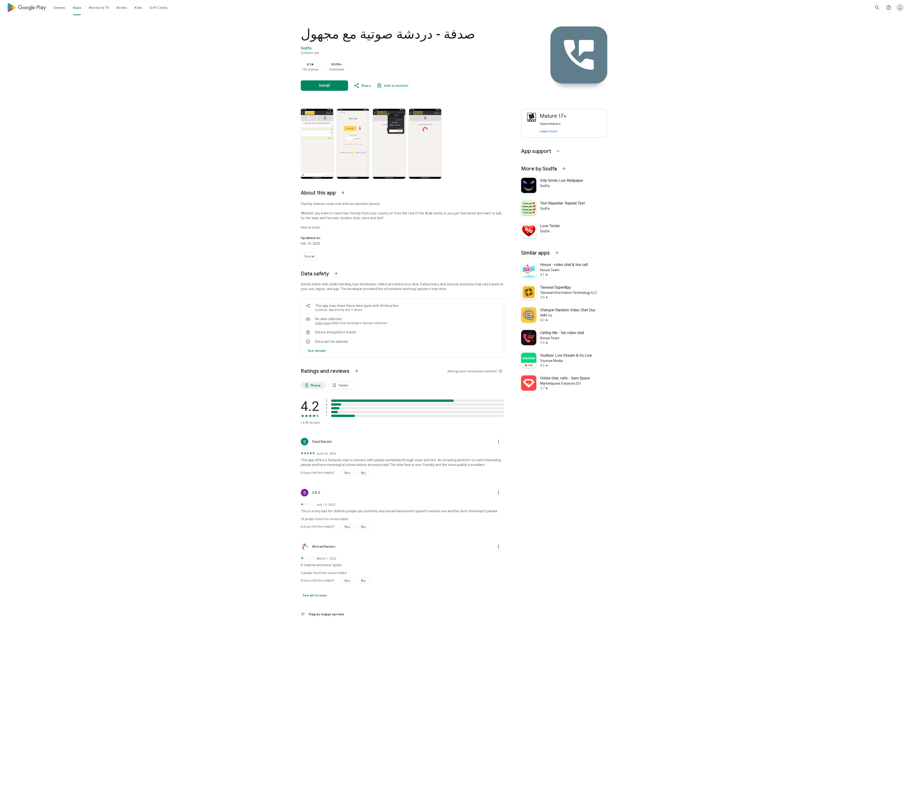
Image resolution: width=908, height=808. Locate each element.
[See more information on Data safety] (335, 273)
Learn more (323, 323)
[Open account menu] (900, 7)
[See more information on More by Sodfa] (563, 168)
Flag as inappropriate (322, 614)
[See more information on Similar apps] (556, 252)
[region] (395, 66)
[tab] (59, 7)
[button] (317, 144)
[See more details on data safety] (317, 350)
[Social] (309, 256)
